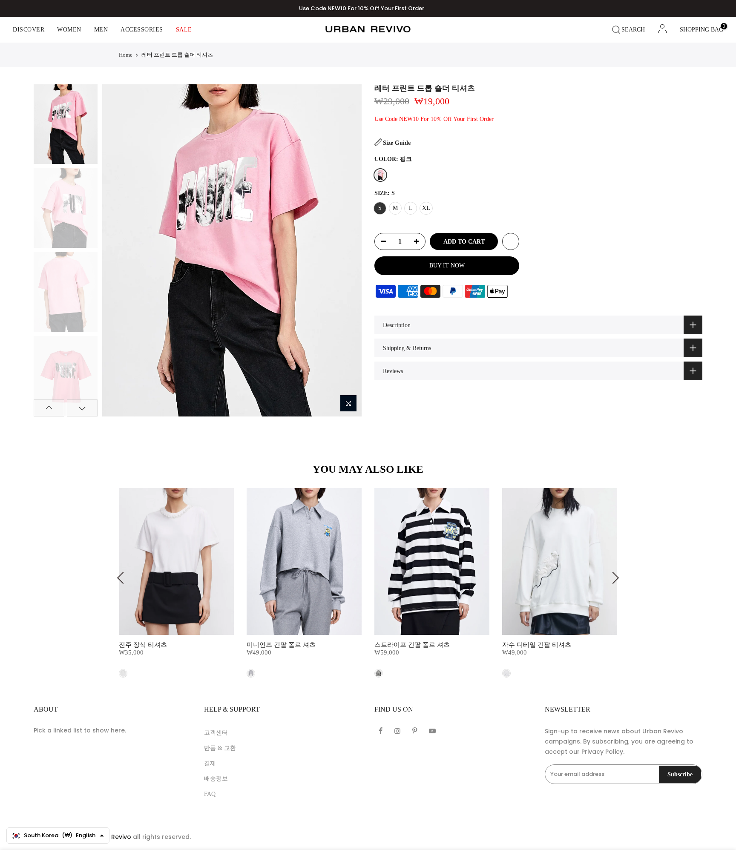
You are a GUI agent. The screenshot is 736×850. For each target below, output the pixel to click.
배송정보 (216, 778)
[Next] (347, 250)
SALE (184, 29)
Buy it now (447, 265)
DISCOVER (28, 29)
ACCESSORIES (142, 29)
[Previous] (115, 250)
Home (125, 55)
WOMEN (69, 29)
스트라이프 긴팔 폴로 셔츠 (412, 644)
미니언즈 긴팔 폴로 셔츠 (281, 644)
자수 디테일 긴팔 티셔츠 (536, 644)
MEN (101, 29)
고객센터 (216, 732)
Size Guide (397, 143)
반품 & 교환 (220, 748)
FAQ (210, 794)
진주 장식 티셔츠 (143, 644)
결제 (210, 763)
